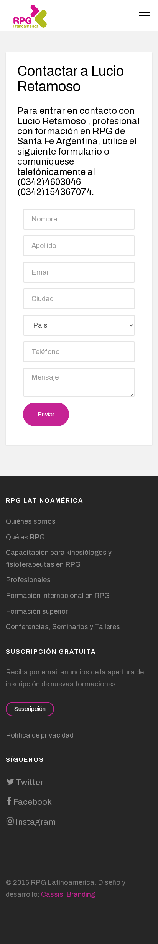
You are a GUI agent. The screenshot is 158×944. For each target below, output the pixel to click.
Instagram (35, 822)
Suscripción (30, 709)
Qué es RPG (25, 537)
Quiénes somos (31, 521)
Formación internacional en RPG (58, 595)
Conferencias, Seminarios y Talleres (63, 627)
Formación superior (37, 611)
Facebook (32, 802)
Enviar (46, 414)
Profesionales (28, 580)
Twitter (28, 782)
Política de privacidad (40, 735)
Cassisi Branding (68, 894)
